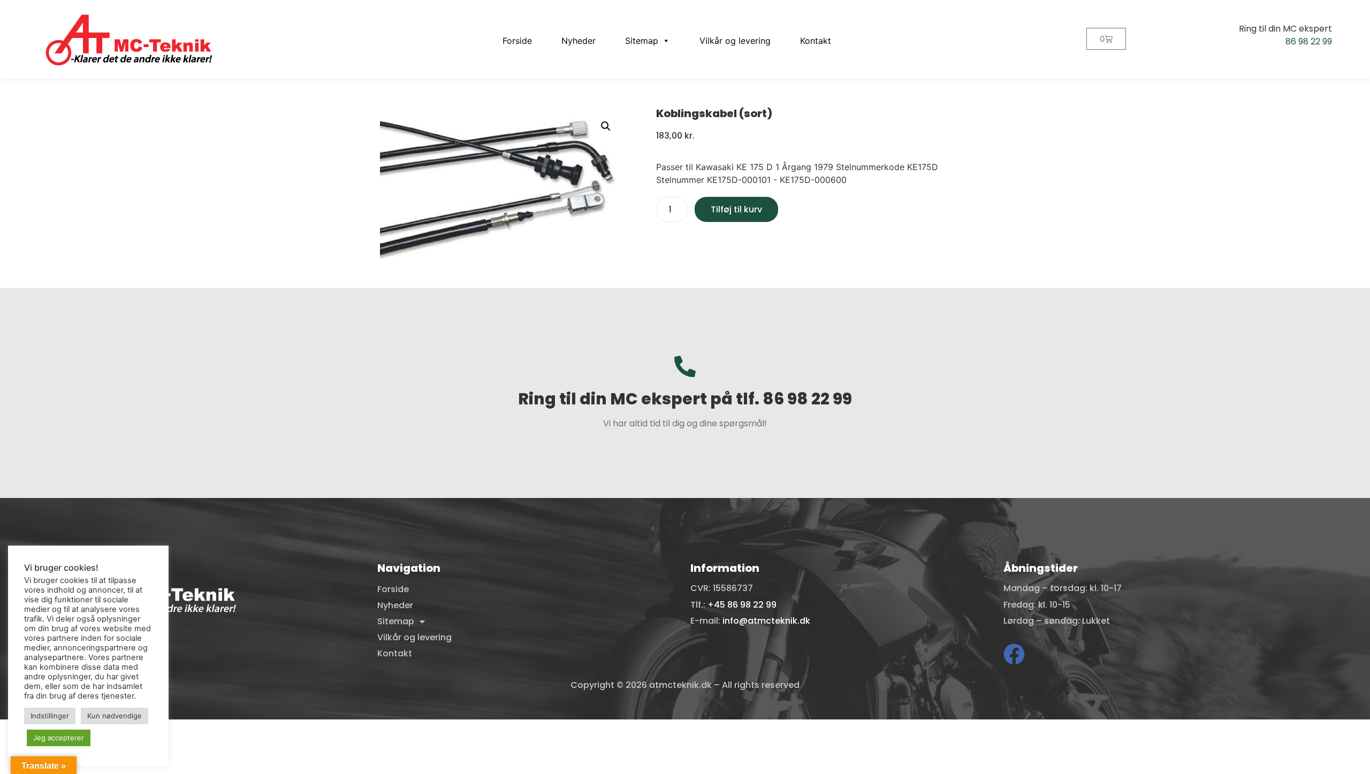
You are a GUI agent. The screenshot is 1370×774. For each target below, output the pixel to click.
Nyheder (578, 40)
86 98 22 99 (1308, 41)
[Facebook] (1014, 654)
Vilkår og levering (735, 40)
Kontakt (815, 40)
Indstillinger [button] (50, 715)
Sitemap (641, 40)
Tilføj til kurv (736, 209)
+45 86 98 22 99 (742, 605)
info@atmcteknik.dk (766, 621)
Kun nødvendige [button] (114, 715)
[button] (605, 126)
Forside (517, 40)
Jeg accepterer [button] (58, 737)
